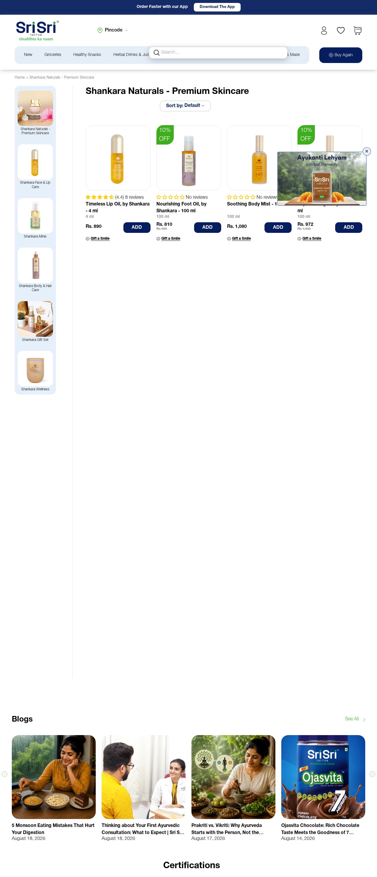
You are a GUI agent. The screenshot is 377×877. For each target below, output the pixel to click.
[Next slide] (372, 774)
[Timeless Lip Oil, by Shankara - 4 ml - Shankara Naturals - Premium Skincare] (118, 157)
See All (352, 719)
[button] (357, 30)
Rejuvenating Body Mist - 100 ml (329, 207)
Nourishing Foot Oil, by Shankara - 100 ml (181, 207)
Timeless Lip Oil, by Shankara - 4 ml (118, 207)
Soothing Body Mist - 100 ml (258, 204)
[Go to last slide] (4, 774)
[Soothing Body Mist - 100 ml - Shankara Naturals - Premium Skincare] (259, 157)
